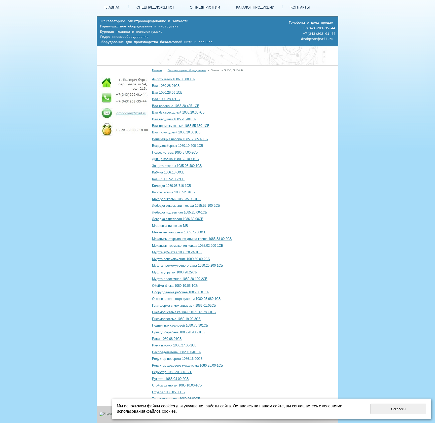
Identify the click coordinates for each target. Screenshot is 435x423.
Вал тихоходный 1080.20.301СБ (176, 132)
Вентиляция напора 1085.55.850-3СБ (180, 139)
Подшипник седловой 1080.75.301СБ (180, 325)
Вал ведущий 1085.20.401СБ (174, 119)
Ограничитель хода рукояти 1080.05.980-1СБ (186, 299)
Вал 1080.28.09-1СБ (167, 92)
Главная (157, 70)
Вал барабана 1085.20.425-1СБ (175, 106)
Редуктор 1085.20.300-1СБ (172, 372)
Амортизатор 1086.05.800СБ (173, 79)
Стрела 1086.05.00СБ (168, 392)
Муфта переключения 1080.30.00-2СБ (181, 259)
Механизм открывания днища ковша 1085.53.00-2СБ (192, 239)
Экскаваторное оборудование (187, 70)
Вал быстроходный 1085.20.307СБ (178, 112)
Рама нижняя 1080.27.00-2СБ (174, 345)
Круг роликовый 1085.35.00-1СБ (176, 199)
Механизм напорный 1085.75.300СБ (179, 232)
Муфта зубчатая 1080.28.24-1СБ (177, 252)
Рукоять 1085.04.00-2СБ (170, 379)
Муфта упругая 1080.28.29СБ (174, 272)
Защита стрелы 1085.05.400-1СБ (177, 166)
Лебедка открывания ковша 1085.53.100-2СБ (186, 205)
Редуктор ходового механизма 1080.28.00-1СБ (187, 365)
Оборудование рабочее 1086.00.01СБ (180, 292)
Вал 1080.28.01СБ (166, 86)
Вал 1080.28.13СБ (166, 99)
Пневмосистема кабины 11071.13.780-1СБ (184, 312)
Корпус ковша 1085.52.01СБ (173, 192)
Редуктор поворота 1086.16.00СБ (177, 359)
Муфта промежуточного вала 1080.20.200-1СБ (187, 265)
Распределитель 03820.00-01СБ (176, 352)
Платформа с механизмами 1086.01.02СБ (184, 305)
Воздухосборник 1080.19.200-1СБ (177, 146)
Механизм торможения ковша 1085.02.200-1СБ (187, 246)
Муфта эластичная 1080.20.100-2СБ (179, 279)
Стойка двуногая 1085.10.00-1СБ (177, 385)
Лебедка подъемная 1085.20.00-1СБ (179, 212)
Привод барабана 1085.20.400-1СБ (178, 332)
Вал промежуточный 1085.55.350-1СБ (180, 126)
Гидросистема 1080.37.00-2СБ (175, 152)
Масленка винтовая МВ (170, 226)
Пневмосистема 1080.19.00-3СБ (176, 319)
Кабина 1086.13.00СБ (168, 172)
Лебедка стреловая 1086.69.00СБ (177, 219)
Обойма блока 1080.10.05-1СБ (175, 286)
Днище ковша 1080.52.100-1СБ (175, 159)
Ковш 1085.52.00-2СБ (168, 179)
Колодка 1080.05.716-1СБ (171, 186)
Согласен (398, 409)
